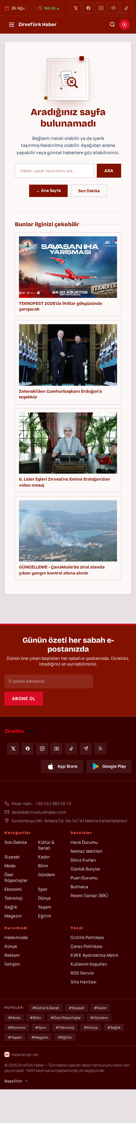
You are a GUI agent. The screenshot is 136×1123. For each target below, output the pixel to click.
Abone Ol (23, 698)
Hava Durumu (84, 842)
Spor (42, 889)
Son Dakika (89, 191)
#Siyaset (76, 1007)
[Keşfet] (124, 24)
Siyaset (12, 857)
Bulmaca (79, 887)
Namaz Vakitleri (86, 851)
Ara (109, 171)
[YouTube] (113, 8)
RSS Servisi (82, 973)
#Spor (40, 1027)
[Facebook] (88, 8)
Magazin (13, 916)
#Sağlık (114, 1027)
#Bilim (35, 1017)
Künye (10, 946)
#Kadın (100, 1007)
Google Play (114, 766)
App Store (67, 766)
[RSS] (100, 749)
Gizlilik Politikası (87, 937)
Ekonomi (13, 889)
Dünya (44, 898)
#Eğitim (65, 1037)
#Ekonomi (17, 1027)
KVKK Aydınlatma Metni (94, 955)
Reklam (12, 955)
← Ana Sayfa (48, 190)
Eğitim (44, 916)
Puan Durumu (84, 878)
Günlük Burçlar (85, 869)
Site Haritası (83, 982)
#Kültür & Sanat (45, 1007)
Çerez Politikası (86, 946)
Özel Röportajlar (16, 877)
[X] (75, 8)
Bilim (43, 866)
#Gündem (99, 1017)
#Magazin (39, 1037)
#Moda (14, 1017)
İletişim (12, 964)
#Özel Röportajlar (66, 1017)
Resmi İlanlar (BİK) (89, 895)
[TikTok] (126, 8)
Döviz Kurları (83, 860)
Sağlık (10, 907)
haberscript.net (25, 1054)
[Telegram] (86, 749)
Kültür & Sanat (46, 845)
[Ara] (112, 24)
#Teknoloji (65, 1027)
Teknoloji (13, 898)
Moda (9, 866)
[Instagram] (101, 8)
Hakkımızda (16, 937)
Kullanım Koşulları (89, 964)
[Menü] (11, 24)
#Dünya (91, 1027)
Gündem (46, 874)
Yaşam (44, 907)
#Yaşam (15, 1037)
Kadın (44, 857)
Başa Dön (13, 1081)
